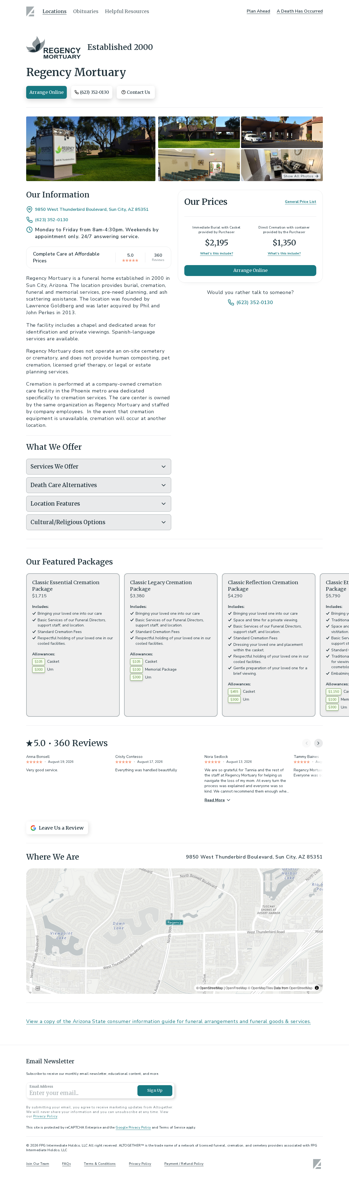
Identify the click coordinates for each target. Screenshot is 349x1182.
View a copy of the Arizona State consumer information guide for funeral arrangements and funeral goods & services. (168, 1021)
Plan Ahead (258, 11)
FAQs (66, 1164)
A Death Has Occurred (300, 11)
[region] (174, 931)
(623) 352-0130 (51, 220)
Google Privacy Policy (133, 1127)
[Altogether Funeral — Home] (31, 11)
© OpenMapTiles (260, 987)
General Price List (300, 201)
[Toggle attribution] (317, 988)
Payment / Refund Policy (184, 1164)
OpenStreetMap (300, 987)
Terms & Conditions (100, 1164)
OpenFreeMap (236, 987)
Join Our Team (37, 1164)
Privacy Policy (45, 1116)
